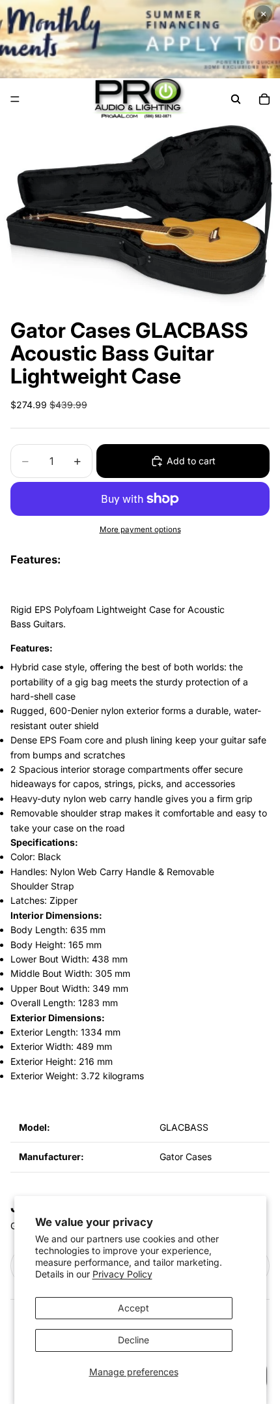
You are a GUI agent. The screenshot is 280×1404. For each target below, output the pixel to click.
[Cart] (264, 99)
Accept (133, 1307)
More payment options (140, 529)
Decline (133, 1339)
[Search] (235, 99)
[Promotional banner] (140, 39)
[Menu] (15, 99)
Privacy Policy (122, 1273)
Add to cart (191, 460)
